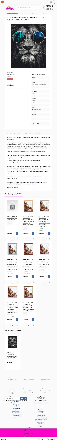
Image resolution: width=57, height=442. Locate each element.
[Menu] (2, 2)
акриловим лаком (32, 182)
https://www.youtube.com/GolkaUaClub (40, 403)
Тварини (11, 187)
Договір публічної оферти (41, 419)
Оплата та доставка (41, 415)
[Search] (18, 7)
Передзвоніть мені (16, 408)
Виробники (41, 425)
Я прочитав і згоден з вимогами (16, 401)
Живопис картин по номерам (12, 13)
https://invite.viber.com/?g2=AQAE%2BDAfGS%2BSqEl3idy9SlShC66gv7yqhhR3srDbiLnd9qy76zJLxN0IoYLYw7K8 (44, 403)
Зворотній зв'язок (41, 422)
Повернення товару (41, 416)
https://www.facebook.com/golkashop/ (34, 403)
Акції (41, 426)
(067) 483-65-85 (49, 6)
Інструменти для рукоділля (16, 416)
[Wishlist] (18, 203)
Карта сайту (41, 423)
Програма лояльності (41, 413)
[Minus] (7, 238)
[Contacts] (51, 2)
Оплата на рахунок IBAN (41, 418)
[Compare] (18, 205)
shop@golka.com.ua (41, 406)
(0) (10, 76)
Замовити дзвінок (49, 9)
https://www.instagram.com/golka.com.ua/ (37, 403)
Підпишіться (23, 398)
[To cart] (17, 233)
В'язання (16, 418)
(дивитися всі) (42, 74)
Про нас (41, 412)
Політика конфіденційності (17, 400)
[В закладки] (41, 439)
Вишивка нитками (16, 412)
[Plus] (18, 238)
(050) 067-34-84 (49, 8)
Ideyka (12, 72)
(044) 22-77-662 (49, 5)
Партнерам (41, 411)
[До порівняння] (51, 439)
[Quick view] (18, 200)
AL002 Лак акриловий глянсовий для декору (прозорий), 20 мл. (12, 218)
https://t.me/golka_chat (47, 403)
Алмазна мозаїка (16, 415)
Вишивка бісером (16, 411)
